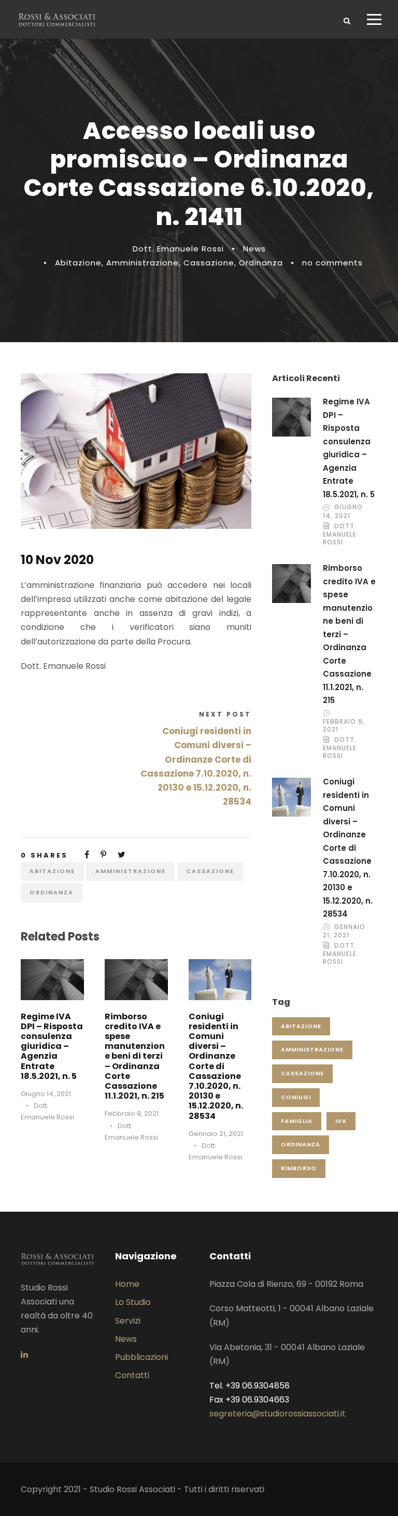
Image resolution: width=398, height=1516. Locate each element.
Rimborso (299, 1168)
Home (127, 1284)
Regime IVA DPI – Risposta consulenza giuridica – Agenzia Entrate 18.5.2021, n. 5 (52, 1046)
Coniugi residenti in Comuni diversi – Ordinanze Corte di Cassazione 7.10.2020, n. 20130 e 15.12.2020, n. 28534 (216, 1066)
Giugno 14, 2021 (46, 1094)
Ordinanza (261, 262)
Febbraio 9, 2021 (132, 1113)
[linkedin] (24, 1354)
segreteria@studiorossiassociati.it (277, 1414)
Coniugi (296, 1097)
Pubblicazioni (141, 1357)
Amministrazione (142, 262)
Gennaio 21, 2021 (216, 1134)
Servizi (127, 1321)
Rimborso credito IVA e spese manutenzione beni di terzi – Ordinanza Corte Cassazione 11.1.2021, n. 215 (135, 1056)
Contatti (132, 1375)
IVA (341, 1121)
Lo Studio (133, 1302)
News (254, 248)
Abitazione (78, 262)
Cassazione (208, 262)
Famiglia (296, 1121)
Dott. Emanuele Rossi (178, 248)
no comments (332, 262)
